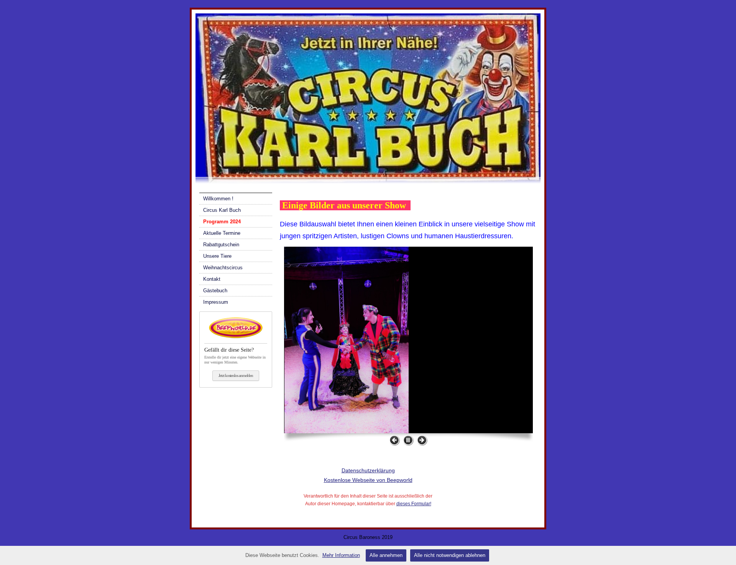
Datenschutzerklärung (368, 470)
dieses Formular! (413, 503)
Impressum (215, 302)
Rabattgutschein (221, 244)
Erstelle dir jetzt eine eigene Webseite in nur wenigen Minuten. (235, 355)
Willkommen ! (218, 198)
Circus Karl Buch (222, 210)
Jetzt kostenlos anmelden (236, 375)
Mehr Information (341, 555)
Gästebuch (215, 290)
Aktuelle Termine (221, 233)
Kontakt (211, 279)
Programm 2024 (222, 221)
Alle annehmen (386, 555)
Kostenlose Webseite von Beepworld (368, 480)
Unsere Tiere (217, 256)
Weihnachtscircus (223, 267)
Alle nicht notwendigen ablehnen (449, 555)
